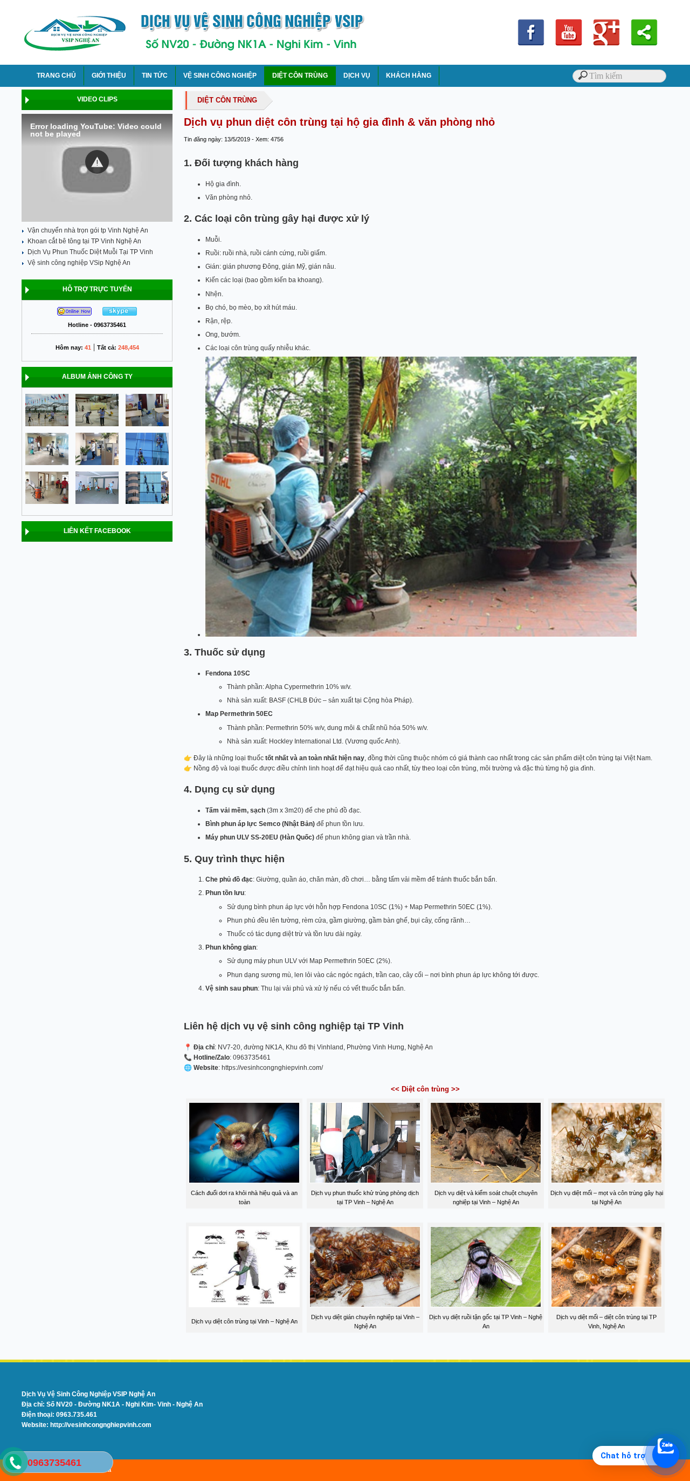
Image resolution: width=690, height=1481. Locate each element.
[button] (97, 162)
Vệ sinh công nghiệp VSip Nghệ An (78, 263)
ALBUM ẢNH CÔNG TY (97, 376)
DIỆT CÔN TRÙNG (300, 75)
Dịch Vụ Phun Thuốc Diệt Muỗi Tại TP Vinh (90, 252)
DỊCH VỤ (356, 75)
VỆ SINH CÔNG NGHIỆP (220, 75)
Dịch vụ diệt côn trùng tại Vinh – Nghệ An (244, 1321)
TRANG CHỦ (56, 75)
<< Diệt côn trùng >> (425, 1089)
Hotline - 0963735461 (97, 325)
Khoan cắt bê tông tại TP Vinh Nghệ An (84, 241)
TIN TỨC (155, 75)
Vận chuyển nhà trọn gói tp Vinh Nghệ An (87, 230)
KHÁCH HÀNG (408, 75)
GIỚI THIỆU (109, 75)
